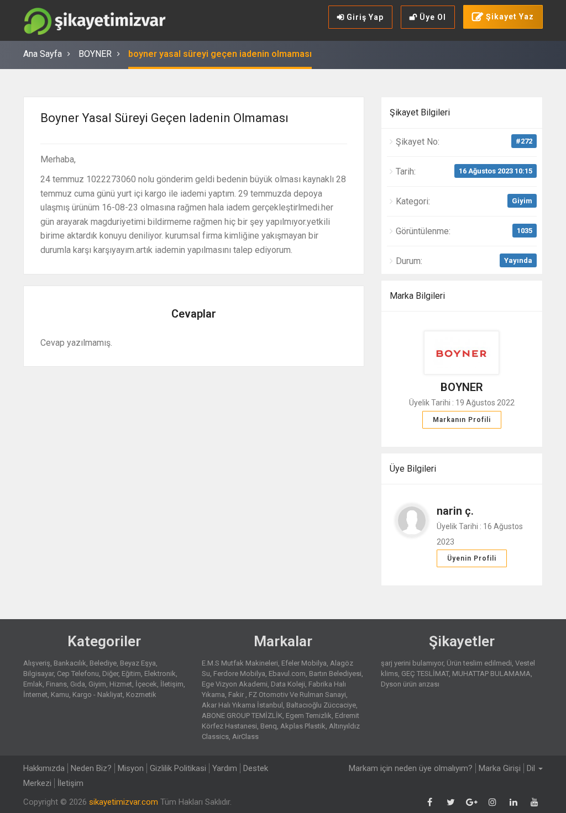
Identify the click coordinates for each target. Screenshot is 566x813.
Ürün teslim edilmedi (479, 663)
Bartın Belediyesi (335, 673)
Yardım (224, 768)
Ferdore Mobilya (239, 673)
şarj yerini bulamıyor (412, 663)
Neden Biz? (91, 768)
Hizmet (120, 684)
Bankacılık (70, 663)
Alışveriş (36, 663)
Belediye (103, 663)
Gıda (77, 684)
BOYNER (95, 54)
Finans (56, 684)
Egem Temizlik (309, 715)
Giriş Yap (364, 17)
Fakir (236, 694)
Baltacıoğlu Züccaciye (321, 705)
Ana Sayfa (42, 54)
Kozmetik (141, 694)
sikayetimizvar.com (123, 802)
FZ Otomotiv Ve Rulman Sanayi (297, 694)
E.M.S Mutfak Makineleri (240, 663)
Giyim (522, 201)
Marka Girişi (500, 768)
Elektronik (160, 673)
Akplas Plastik (303, 726)
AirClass (245, 736)
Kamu (60, 694)
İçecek (146, 684)
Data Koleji (288, 684)
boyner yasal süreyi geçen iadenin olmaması (220, 54)
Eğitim (131, 673)
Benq (268, 726)
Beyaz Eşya (138, 663)
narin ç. (455, 511)
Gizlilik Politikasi (178, 768)
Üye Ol (431, 17)
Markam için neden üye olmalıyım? (411, 768)
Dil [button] (532, 768)
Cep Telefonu (78, 673)
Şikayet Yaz (509, 16)
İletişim (172, 684)
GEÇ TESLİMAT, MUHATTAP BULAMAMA (466, 673)
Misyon (131, 768)
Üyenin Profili (471, 558)
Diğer (110, 673)
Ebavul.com (287, 673)
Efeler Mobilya (304, 663)
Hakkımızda (44, 768)
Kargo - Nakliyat (97, 694)
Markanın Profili (462, 420)
